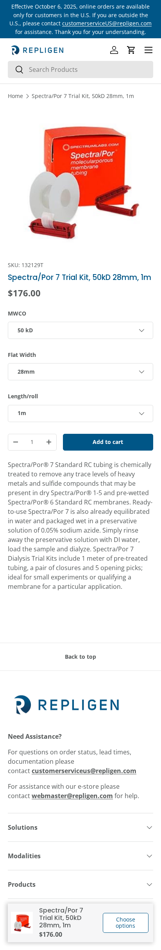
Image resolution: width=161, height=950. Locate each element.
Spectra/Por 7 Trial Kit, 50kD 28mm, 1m (83, 96)
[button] (131, 50)
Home (15, 96)
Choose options (125, 923)
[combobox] (80, 69)
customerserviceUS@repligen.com (107, 23)
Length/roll (23, 396)
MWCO (17, 313)
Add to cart (108, 442)
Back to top (80, 656)
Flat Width (22, 354)
